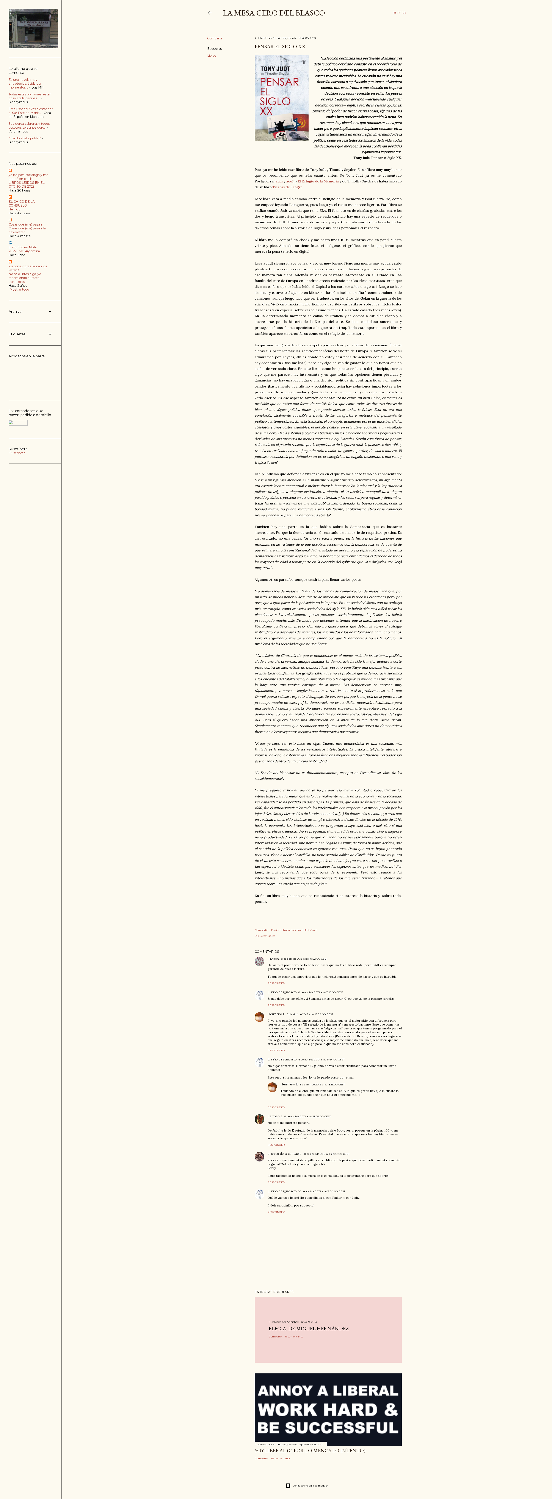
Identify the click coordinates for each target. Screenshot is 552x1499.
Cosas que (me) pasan (25, 224)
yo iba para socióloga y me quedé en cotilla (28, 177)
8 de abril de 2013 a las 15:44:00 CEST (321, 1059)
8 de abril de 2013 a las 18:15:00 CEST (322, 1084)
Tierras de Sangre (288, 187)
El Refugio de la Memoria (318, 181)
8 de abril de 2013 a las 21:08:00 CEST (307, 1116)
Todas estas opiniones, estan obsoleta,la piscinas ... (30, 96)
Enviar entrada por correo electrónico (294, 930)
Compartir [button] (214, 38)
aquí (279, 181)
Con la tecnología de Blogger (310, 1485)
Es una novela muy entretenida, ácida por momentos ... (25, 83)
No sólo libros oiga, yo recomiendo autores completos (25, 278)
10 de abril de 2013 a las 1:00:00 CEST (326, 1153)
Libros (211, 56)
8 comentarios (294, 1336)
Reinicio (14, 209)
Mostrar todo (19, 289)
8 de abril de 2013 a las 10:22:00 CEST (304, 958)
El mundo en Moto (23, 247)
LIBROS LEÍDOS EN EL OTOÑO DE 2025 (27, 184)
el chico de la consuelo (284, 1154)
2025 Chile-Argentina (24, 251)
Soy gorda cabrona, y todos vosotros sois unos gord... (29, 125)
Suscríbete (17, 453)
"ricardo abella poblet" (25, 138)
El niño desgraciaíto (282, 992)
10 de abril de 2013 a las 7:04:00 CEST (321, 1191)
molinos (273, 958)
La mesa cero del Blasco (274, 13)
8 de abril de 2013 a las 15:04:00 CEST (310, 1014)
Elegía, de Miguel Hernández (309, 1328)
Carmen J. (275, 1116)
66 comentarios (280, 1458)
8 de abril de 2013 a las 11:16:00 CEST (320, 992)
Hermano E (276, 1014)
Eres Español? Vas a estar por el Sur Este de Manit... (31, 111)
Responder (276, 983)
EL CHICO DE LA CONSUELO (22, 203)
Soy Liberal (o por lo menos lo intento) (310, 1450)
